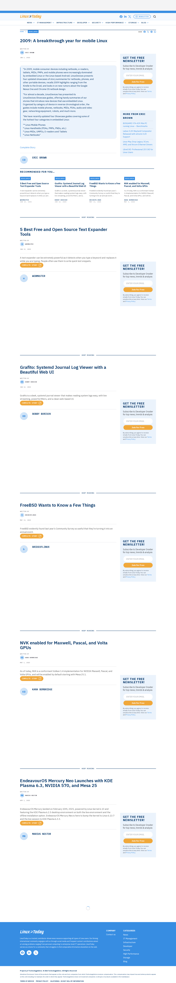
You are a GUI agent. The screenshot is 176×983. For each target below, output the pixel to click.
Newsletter (144, 16)
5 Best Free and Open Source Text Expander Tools (34, 184)
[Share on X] (148, 32)
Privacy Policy (130, 93)
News (29, 23)
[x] (129, 16)
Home (22, 31)
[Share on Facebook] (145, 32)
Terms (149, 91)
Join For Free (138, 82)
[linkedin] (125, 16)
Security (96, 23)
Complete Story (27, 147)
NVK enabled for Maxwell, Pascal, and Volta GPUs (137, 184)
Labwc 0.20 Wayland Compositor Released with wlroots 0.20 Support (137, 134)
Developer (82, 23)
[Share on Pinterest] (151, 32)
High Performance (115, 23)
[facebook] (121, 16)
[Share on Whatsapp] (155, 32)
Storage (132, 23)
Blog (143, 23)
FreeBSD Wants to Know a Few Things (104, 184)
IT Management (44, 23)
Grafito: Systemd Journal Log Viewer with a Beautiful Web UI (70, 184)
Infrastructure (64, 23)
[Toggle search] (154, 16)
